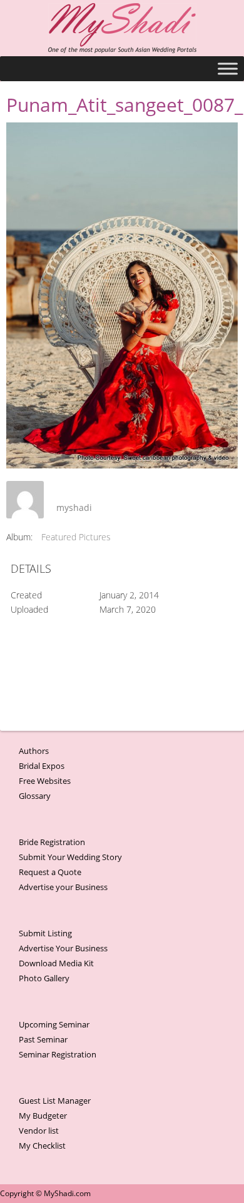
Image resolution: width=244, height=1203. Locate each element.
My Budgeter (43, 1115)
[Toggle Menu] (228, 68)
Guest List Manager (55, 1100)
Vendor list (39, 1130)
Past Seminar (43, 1039)
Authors (34, 750)
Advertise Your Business (63, 948)
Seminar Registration (57, 1054)
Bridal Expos (41, 765)
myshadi (74, 507)
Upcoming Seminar (54, 1024)
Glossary (35, 795)
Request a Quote (50, 872)
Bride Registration (52, 842)
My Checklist (42, 1145)
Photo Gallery (44, 978)
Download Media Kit (56, 963)
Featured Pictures (76, 537)
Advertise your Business (63, 887)
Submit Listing (45, 933)
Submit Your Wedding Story (70, 857)
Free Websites (45, 780)
